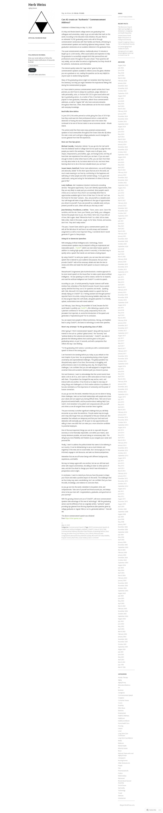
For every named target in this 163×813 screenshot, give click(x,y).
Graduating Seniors (99, 531)
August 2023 (122, 157)
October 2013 (122, 453)
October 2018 (122, 300)
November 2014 (123, 420)
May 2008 (121, 522)
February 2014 (122, 443)
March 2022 (121, 200)
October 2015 (122, 392)
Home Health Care (123, 723)
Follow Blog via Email (36, 55)
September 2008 (123, 512)
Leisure (120, 728)
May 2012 (121, 496)
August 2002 (122, 619)
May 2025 (121, 103)
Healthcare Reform (124, 721)
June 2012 (121, 494)
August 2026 (122, 65)
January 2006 (122, 542)
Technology (121, 790)
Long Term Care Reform (125, 738)
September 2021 (123, 216)
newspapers (121, 758)
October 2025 (122, 91)
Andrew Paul (65, 529)
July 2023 (121, 160)
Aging (120, 680)
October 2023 (122, 152)
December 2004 (123, 557)
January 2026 (122, 83)
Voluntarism (122, 798)
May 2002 (121, 626)
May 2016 (121, 374)
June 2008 (121, 519)
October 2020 (122, 244)
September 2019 (123, 272)
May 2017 (121, 343)
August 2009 (122, 504)
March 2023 (121, 170)
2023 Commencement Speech (98, 527)
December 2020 (123, 239)
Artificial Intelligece (75, 529)
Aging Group (122, 682)
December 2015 (123, 387)
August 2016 (122, 366)
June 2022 (121, 193)
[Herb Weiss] (41, 22)
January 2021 (122, 236)
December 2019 (123, 264)
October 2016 (122, 361)
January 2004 (122, 580)
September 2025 (123, 93)
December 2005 (123, 545)
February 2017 (122, 351)
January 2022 (122, 205)
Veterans (120, 795)
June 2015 (121, 402)
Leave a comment (93, 538)
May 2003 (121, 601)
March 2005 (121, 550)
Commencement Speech (76, 527)
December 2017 (123, 325)
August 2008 (122, 514)
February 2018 (122, 320)
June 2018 (121, 310)
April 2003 (121, 603)
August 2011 (122, 499)
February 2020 (122, 259)
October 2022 (122, 183)
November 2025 (123, 88)
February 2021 (122, 234)
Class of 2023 (98, 529)
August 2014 (122, 427)
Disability (121, 705)
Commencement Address (69, 531)
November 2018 (123, 297)
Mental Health (122, 746)
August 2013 (122, 458)
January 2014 (122, 445)
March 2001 (121, 662)
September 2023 (123, 154)
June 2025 (121, 101)
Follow (32, 70)
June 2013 (121, 463)
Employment (122, 713)
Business (120, 690)
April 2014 (121, 438)
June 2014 (121, 432)
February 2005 (122, 552)
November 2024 (123, 119)
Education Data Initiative (85, 531)
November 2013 (123, 450)
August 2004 (122, 565)
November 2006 (123, 529)
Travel (120, 793)
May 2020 (121, 251)
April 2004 (121, 573)
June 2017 (121, 341)
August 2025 (122, 96)
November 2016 (123, 358)
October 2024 (122, 121)
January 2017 (122, 353)
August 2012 (122, 489)
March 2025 (121, 109)
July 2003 (121, 596)
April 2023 (121, 167)
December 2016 (123, 356)
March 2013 (121, 471)
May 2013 (121, 466)
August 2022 (122, 188)
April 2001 (121, 659)
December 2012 (123, 478)
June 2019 (121, 279)
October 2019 (122, 269)
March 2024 (121, 139)
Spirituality (121, 788)
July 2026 (121, 68)
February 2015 (122, 412)
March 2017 (121, 348)
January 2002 (122, 636)
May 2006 (121, 537)
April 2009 (121, 506)
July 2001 (121, 652)
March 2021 (121, 231)
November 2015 (123, 389)
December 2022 (123, 177)
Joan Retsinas (80, 533)
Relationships (122, 776)
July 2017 (121, 338)
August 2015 (122, 397)
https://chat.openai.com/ (73, 518)
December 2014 (123, 417)
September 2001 (123, 647)
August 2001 (122, 649)
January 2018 (122, 323)
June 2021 (121, 223)
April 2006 (121, 540)
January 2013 (122, 476)
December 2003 (123, 583)
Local (119, 731)
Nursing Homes (123, 760)
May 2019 (121, 282)
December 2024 (123, 116)
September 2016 (123, 364)
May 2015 (121, 404)
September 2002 (123, 616)
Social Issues (122, 785)
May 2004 (121, 570)
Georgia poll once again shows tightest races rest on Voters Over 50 (125, 53)
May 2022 (121, 195)
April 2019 (121, 285)
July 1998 (121, 665)
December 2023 (123, 147)
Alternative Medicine (124, 685)
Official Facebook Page (37, 38)
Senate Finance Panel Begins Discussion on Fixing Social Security (124, 37)
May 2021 (121, 226)
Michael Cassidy (86, 535)
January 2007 (122, 524)
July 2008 (121, 517)
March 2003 (121, 606)
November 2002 (123, 611)
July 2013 (121, 460)
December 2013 (123, 448)
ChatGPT (78, 248)
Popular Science (66, 538)
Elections (121, 710)
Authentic (84, 529)
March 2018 (121, 318)
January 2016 (122, 384)
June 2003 (121, 598)
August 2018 (122, 305)
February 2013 (122, 473)
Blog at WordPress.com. (127, 805)
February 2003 (122, 608)
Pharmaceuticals (123, 771)
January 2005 (122, 555)
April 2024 (121, 137)
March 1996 (121, 667)
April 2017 (121, 346)
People (120, 765)
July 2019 (121, 277)
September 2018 (123, 302)
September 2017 (123, 333)
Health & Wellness (123, 716)
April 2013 (121, 468)
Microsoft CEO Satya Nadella (100, 535)
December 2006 (123, 527)
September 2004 (123, 563)
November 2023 (123, 149)
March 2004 (121, 575)
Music (120, 751)
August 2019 (122, 274)
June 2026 (121, 70)
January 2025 (122, 114)
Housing (120, 726)
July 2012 (121, 491)
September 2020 (123, 246)
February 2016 (122, 381)
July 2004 (121, 568)
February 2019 (122, 290)
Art (119, 687)
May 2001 (121, 657)
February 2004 (122, 578)
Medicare (121, 743)
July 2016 (121, 369)
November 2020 (123, 241)
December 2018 (123, 295)
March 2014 (121, 440)
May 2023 (121, 165)
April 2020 (121, 254)
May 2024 (121, 134)
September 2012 (123, 486)
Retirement (121, 778)
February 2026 (122, 80)
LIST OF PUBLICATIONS (125, 17)
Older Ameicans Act (124, 763)
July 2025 (121, 98)
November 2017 (123, 328)
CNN (104, 529)
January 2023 (122, 175)
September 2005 (123, 547)
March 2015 (121, 409)
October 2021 (122, 213)
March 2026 (121, 78)
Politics (120, 773)
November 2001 (123, 642)
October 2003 (122, 588)
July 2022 (121, 190)
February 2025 (122, 111)
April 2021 (121, 228)
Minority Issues (122, 748)
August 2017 (122, 336)
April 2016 (121, 376)
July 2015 (121, 399)
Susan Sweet (82, 538)
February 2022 (122, 203)
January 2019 (122, 292)
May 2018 (121, 313)
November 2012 (123, 481)
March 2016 (121, 379)
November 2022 (123, 180)
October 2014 (122, 422)
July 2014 (121, 430)
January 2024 (122, 144)
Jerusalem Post (71, 533)
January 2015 (122, 415)
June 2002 (121, 624)
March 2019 (121, 287)
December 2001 (123, 639)
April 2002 (121, 629)
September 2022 (123, 185)
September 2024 (123, 124)
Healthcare (121, 718)
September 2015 (123, 394)
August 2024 (122, 126)
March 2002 (121, 631)
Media (120, 740)
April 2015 (121, 407)
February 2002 (122, 634)
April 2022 (121, 198)
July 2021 (121, 221)
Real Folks (75, 538)
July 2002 (121, 621)
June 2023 (121, 162)
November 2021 (123, 211)
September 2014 (123, 425)
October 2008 (122, 509)
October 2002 (122, 614)
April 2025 (121, 106)
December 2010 (123, 501)
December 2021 (123, 208)
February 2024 (122, 142)
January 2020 (122, 262)
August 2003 (122, 593)
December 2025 (123, 86)
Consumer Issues (123, 700)
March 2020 (121, 256)
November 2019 (123, 267)
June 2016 (121, 371)
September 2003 (123, 591)
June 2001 (121, 654)
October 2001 (122, 644)
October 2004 (122, 560)
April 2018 (121, 315)
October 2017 (122, 330)
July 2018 (121, 307)
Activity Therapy (123, 677)
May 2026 (121, 73)
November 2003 (123, 585)
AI (108, 527)
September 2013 (123, 455)
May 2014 (121, 435)
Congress (121, 698)
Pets (119, 768)
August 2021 (122, 218)
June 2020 (121, 249)
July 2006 (121, 534)
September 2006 (123, 532)
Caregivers (121, 693)
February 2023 (122, 172)
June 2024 (121, 132)
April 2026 (121, 75)
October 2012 (122, 483)
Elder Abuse (121, 708)
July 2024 (121, 129)
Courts (120, 703)
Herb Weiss (37, 5)
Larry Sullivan (89, 533)
